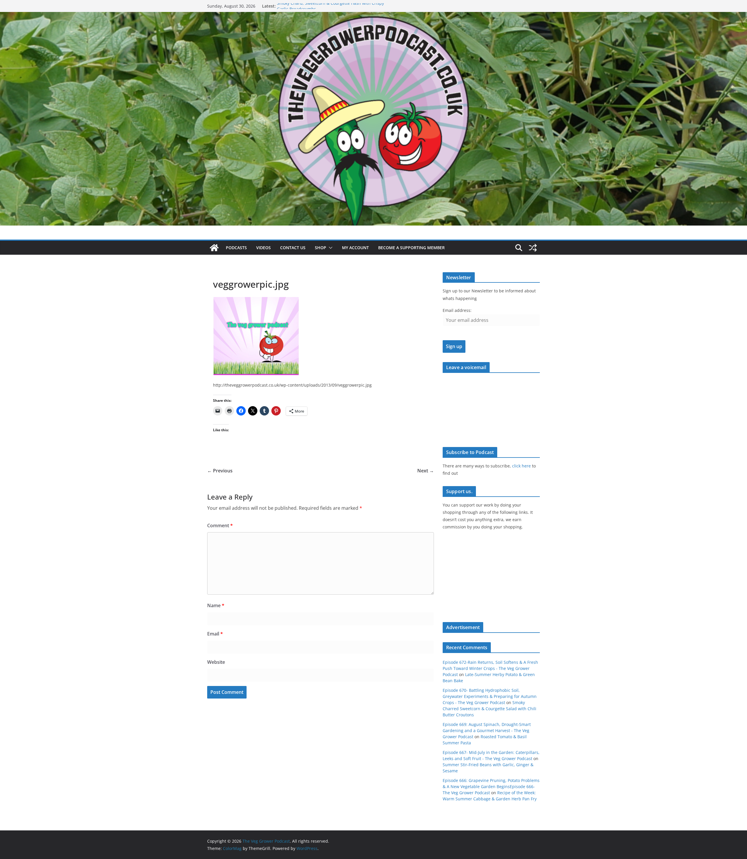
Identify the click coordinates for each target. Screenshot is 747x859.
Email (215, 634)
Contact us (293, 247)
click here (521, 466)
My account (355, 247)
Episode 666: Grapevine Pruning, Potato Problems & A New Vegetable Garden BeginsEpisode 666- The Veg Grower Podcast (491, 786)
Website (216, 662)
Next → (425, 470)
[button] (329, 248)
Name (215, 605)
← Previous (220, 470)
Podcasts (236, 247)
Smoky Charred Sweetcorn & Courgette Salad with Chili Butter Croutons (489, 708)
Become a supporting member (411, 247)
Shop (320, 247)
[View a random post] (533, 248)
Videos (263, 247)
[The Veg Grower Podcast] (373, 16)
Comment (220, 525)
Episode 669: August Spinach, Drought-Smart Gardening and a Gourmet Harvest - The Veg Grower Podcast (487, 730)
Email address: (457, 310)
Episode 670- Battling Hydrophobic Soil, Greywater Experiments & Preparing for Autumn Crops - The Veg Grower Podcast (490, 696)
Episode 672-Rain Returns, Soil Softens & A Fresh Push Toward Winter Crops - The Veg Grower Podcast (490, 668)
